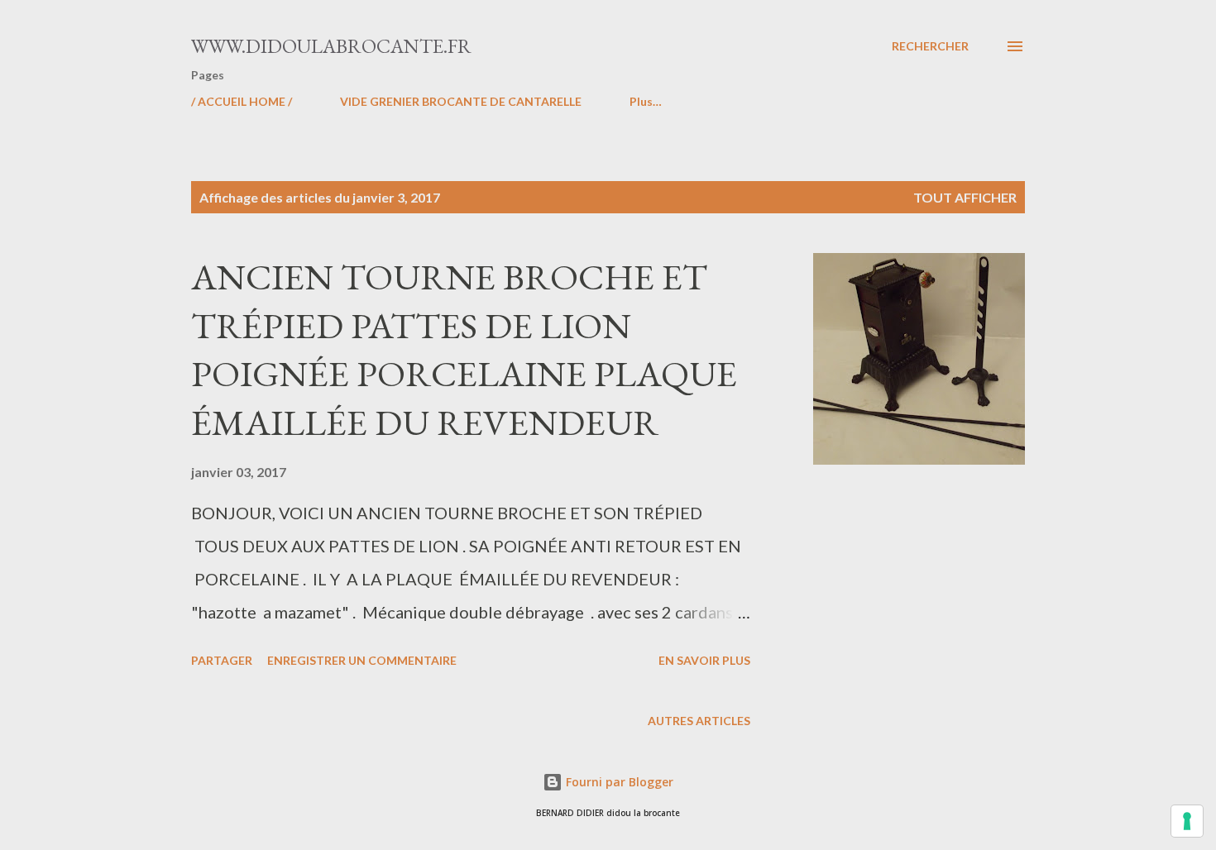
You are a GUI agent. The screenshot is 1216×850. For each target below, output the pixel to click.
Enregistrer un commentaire (362, 660)
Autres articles (699, 721)
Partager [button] (221, 660)
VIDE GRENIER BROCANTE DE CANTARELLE (461, 101)
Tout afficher (965, 197)
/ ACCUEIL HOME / (241, 101)
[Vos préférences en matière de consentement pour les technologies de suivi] (1187, 821)
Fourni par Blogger (618, 782)
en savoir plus (704, 660)
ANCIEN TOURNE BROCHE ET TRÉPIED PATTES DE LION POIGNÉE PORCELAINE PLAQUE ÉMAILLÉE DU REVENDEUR (464, 349)
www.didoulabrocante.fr (331, 46)
